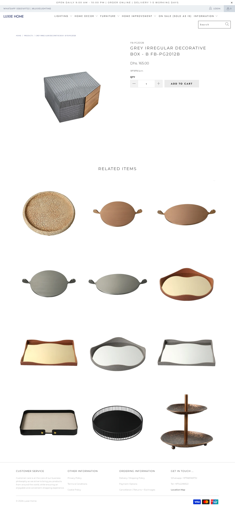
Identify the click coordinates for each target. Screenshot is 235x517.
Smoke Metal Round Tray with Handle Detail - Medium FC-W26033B (48, 282)
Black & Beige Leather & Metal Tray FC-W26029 (48, 422)
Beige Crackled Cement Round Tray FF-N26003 (48, 212)
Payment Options (128, 484)
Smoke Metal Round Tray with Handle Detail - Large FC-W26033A (117, 282)
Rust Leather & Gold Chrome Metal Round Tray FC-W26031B (186, 282)
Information (204, 16)
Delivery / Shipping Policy (132, 478)
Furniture (108, 16)
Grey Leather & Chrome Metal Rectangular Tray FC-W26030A (186, 352)
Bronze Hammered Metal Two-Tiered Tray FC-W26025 (186, 422)
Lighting (62, 16)
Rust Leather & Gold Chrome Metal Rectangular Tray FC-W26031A (48, 352)
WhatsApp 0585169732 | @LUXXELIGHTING (27, 8)
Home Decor (84, 16)
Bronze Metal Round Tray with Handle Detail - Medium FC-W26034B (117, 212)
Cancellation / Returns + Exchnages (137, 489)
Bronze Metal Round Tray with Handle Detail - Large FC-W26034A (186, 212)
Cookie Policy (74, 489)
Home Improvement (138, 16)
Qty (132, 77)
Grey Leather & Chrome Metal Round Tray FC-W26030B (117, 352)
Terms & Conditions (77, 484)
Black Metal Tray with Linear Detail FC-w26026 (117, 422)
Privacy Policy (75, 478)
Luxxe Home (13, 16)
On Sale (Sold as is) (175, 16)
